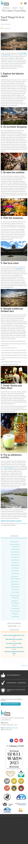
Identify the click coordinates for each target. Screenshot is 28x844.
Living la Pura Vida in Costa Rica (14, 647)
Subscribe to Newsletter (10, 704)
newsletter (23, 523)
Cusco (11, 58)
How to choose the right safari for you (14, 635)
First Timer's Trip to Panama (14, 643)
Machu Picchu (6, 55)
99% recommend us (13, 675)
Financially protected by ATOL (16, 690)
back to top (24, 665)
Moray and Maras (8, 468)
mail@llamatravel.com (12, 728)
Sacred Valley (23, 53)
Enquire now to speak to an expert (11, 521)
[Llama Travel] (5, 3)
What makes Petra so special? (14, 639)
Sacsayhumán (19, 268)
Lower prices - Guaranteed (16, 683)
